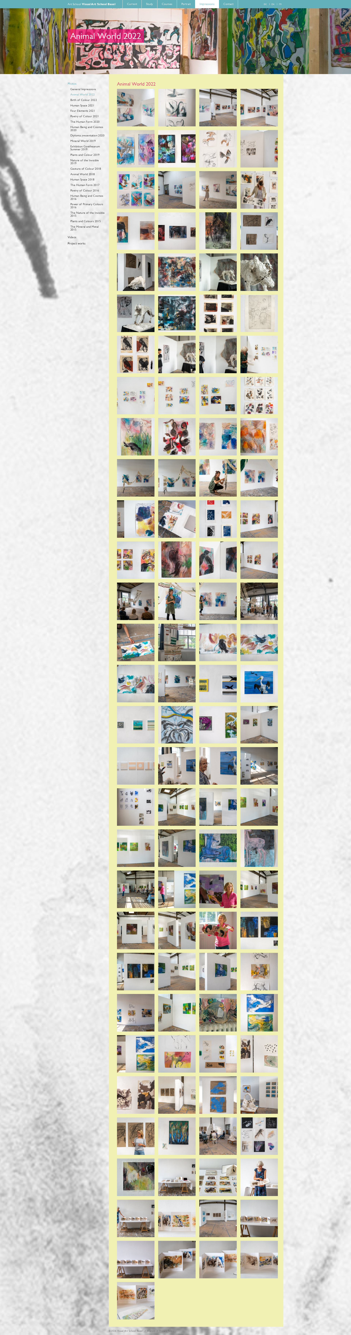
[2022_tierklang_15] (218, 231)
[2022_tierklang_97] (135, 1095)
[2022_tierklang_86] (177, 971)
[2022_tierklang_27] (218, 354)
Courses (167, 4)
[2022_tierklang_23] (218, 313)
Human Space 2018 (82, 179)
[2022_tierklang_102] (177, 1136)
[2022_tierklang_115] (218, 1259)
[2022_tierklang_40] (259, 478)
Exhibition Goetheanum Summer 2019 (85, 148)
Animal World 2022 (82, 94)
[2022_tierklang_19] (218, 272)
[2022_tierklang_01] (135, 107)
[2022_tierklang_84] (259, 930)
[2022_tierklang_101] (135, 1136)
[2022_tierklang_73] (135, 848)
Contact (228, 4)
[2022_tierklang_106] (177, 1177)
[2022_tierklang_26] (177, 354)
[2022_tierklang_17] (135, 272)
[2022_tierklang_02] (177, 107)
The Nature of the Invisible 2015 (87, 214)
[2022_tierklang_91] (218, 1012)
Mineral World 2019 (83, 141)
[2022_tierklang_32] (259, 395)
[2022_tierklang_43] (218, 519)
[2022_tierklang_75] (218, 848)
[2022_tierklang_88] (259, 971)
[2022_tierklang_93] (135, 1054)
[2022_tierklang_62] (177, 724)
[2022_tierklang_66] (177, 766)
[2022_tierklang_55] (218, 642)
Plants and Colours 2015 (85, 221)
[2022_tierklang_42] (177, 519)
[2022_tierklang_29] (135, 395)
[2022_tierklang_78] (177, 889)
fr (280, 4)
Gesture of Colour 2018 (85, 168)
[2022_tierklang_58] (177, 683)
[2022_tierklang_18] (177, 272)
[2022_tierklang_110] (177, 1218)
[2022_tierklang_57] (135, 683)
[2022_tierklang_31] (218, 395)
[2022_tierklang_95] (218, 1054)
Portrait (186, 4)
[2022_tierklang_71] (218, 807)
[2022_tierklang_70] (177, 807)
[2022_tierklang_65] (135, 766)
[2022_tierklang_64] (259, 724)
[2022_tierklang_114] (177, 1259)
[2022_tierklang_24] (259, 313)
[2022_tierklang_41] (135, 519)
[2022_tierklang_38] (177, 478)
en (272, 4)
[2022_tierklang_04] (259, 107)
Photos (72, 83)
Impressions (207, 4)
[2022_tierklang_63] (218, 724)
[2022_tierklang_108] (259, 1177)
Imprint (151, 1330)
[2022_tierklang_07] (218, 148)
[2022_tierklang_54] (177, 642)
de (265, 4)
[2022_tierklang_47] (218, 560)
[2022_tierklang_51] (218, 601)
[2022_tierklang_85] (135, 971)
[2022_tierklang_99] (218, 1095)
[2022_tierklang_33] (135, 436)
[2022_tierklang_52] (259, 601)
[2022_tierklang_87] (218, 971)
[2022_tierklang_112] (259, 1218)
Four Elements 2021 (82, 110)
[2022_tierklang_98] (177, 1095)
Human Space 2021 (82, 105)
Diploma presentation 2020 (87, 135)
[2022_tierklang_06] (177, 148)
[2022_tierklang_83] (218, 930)
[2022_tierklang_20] (259, 272)
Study (149, 4)
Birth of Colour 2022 (83, 100)
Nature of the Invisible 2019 (84, 162)
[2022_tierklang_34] (177, 436)
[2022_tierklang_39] (218, 478)
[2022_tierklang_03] (218, 107)
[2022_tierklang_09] (135, 190)
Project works (77, 243)
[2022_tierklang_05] (135, 148)
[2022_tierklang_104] (259, 1136)
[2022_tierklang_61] (135, 724)
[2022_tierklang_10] (177, 190)
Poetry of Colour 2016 (84, 190)
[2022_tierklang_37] (135, 478)
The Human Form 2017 (85, 185)
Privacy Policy (166, 1330)
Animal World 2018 (82, 174)
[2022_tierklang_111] (218, 1218)
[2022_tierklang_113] (135, 1259)
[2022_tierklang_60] (259, 683)
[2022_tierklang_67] (218, 766)
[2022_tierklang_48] (259, 560)
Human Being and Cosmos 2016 (86, 197)
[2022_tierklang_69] (135, 807)
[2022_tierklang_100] (259, 1095)
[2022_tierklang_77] (135, 889)
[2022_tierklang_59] (218, 683)
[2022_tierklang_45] (135, 560)
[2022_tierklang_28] (259, 354)
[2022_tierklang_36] (259, 436)
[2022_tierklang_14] (177, 231)
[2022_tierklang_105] (135, 1177)
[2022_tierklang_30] (177, 395)
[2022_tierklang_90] (177, 1012)
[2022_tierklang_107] (218, 1177)
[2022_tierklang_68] (259, 766)
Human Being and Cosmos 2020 (86, 128)
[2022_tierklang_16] (259, 231)
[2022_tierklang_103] (218, 1136)
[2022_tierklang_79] (218, 889)
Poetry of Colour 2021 (84, 116)
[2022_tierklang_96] (259, 1054)
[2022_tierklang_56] (259, 642)
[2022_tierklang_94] (177, 1054)
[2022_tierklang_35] (218, 436)
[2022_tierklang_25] (135, 354)
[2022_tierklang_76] (259, 848)
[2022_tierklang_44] (259, 519)
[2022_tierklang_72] (259, 807)
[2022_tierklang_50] (177, 601)
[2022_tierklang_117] (135, 1300)
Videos (72, 237)
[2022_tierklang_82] (177, 930)
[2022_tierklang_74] (177, 848)
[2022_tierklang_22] (177, 313)
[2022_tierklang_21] (135, 313)
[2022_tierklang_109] (135, 1218)
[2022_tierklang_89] (135, 1012)
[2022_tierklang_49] (135, 601)
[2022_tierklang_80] (259, 889)
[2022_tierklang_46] (177, 560)
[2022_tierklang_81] (135, 930)
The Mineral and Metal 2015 (84, 228)
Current (132, 4)
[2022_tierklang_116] (259, 1259)
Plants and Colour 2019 (85, 155)
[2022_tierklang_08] (259, 148)
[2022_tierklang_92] (259, 1012)
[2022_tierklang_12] (259, 190)
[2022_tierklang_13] (135, 231)
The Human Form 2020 (85, 121)
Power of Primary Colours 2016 (86, 205)
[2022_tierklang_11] (218, 190)
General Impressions (83, 89)
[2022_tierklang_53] (135, 642)
